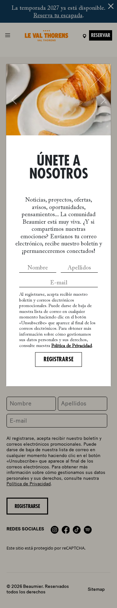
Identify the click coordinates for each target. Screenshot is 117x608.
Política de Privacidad (71, 346)
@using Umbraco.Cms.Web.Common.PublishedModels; (58, 297)
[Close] (98, 80)
